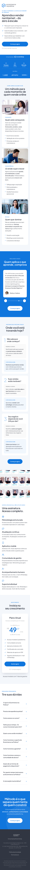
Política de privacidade (15, 852)
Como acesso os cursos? (11, 718)
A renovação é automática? (12, 781)
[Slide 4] (12, 300)
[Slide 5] (13, 300)
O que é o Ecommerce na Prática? (11, 704)
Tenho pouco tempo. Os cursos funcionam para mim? (12, 726)
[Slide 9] (18, 300)
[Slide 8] (17, 300)
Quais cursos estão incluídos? (12, 733)
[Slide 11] (21, 300)
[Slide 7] (16, 300)
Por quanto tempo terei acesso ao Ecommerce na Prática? (13, 773)
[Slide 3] (11, 300)
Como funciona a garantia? (12, 749)
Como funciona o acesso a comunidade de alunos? (11, 756)
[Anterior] (5, 300)
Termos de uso (15, 854)
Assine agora (15, 664)
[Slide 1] (8, 300)
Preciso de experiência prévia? (13, 711)
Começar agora (15, 44)
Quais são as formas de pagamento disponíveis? (11, 765)
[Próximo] (24, 300)
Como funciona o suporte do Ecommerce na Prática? (12, 741)
